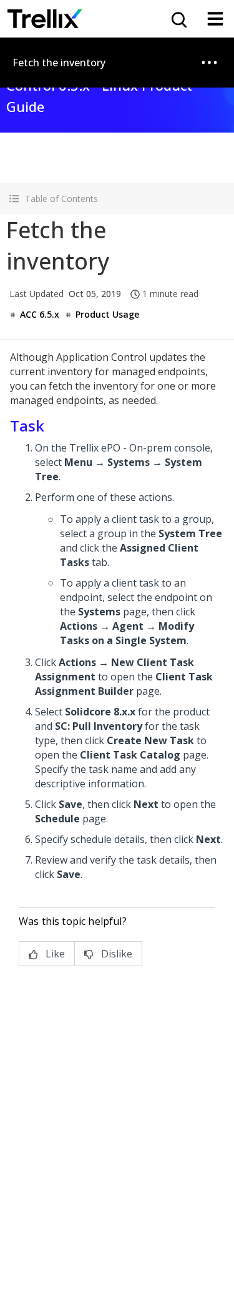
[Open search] (177, 18)
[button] (117, 198)
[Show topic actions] (209, 62)
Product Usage (107, 314)
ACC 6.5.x (39, 314)
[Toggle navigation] (215, 18)
